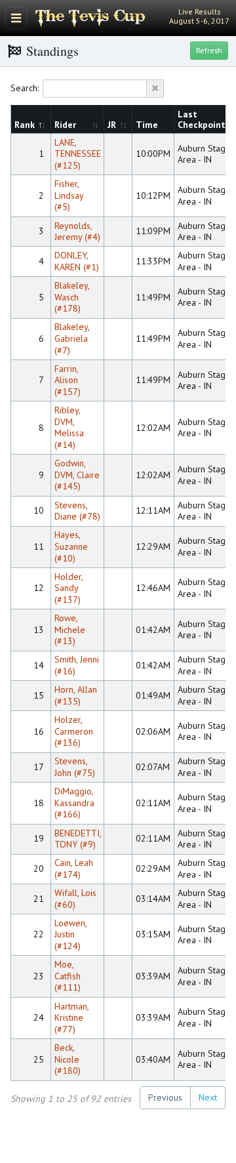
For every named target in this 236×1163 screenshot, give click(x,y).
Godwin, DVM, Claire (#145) (77, 474)
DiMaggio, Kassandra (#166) (74, 802)
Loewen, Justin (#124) (70, 934)
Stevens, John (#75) (74, 767)
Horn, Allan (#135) (75, 695)
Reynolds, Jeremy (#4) (77, 231)
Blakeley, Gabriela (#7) (71, 338)
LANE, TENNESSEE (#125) (77, 153)
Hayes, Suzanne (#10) (71, 546)
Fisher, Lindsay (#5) (68, 195)
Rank (25, 125)
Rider (66, 125)
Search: (24, 88)
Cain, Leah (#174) (73, 868)
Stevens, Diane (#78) (77, 511)
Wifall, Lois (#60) (75, 898)
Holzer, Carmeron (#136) (73, 731)
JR (113, 125)
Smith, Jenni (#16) (76, 665)
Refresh (209, 50)
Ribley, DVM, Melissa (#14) (69, 427)
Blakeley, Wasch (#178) (71, 296)
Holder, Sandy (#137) (68, 588)
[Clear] (155, 88)
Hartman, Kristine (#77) (71, 1017)
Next (208, 1097)
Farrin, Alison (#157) (67, 380)
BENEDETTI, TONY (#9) (77, 839)
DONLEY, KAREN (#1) (76, 261)
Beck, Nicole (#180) (67, 1059)
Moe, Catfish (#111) (67, 975)
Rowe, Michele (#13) (69, 629)
